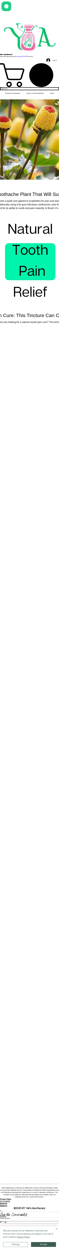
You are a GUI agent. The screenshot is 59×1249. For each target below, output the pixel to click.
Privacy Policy (5, 1199)
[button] (2, 56)
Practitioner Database (12, 93)
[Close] (54, 1230)
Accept (43, 1244)
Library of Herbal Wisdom (35, 93)
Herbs (52, 93)
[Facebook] (29, 1225)
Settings (15, 1244)
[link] (29, 75)
